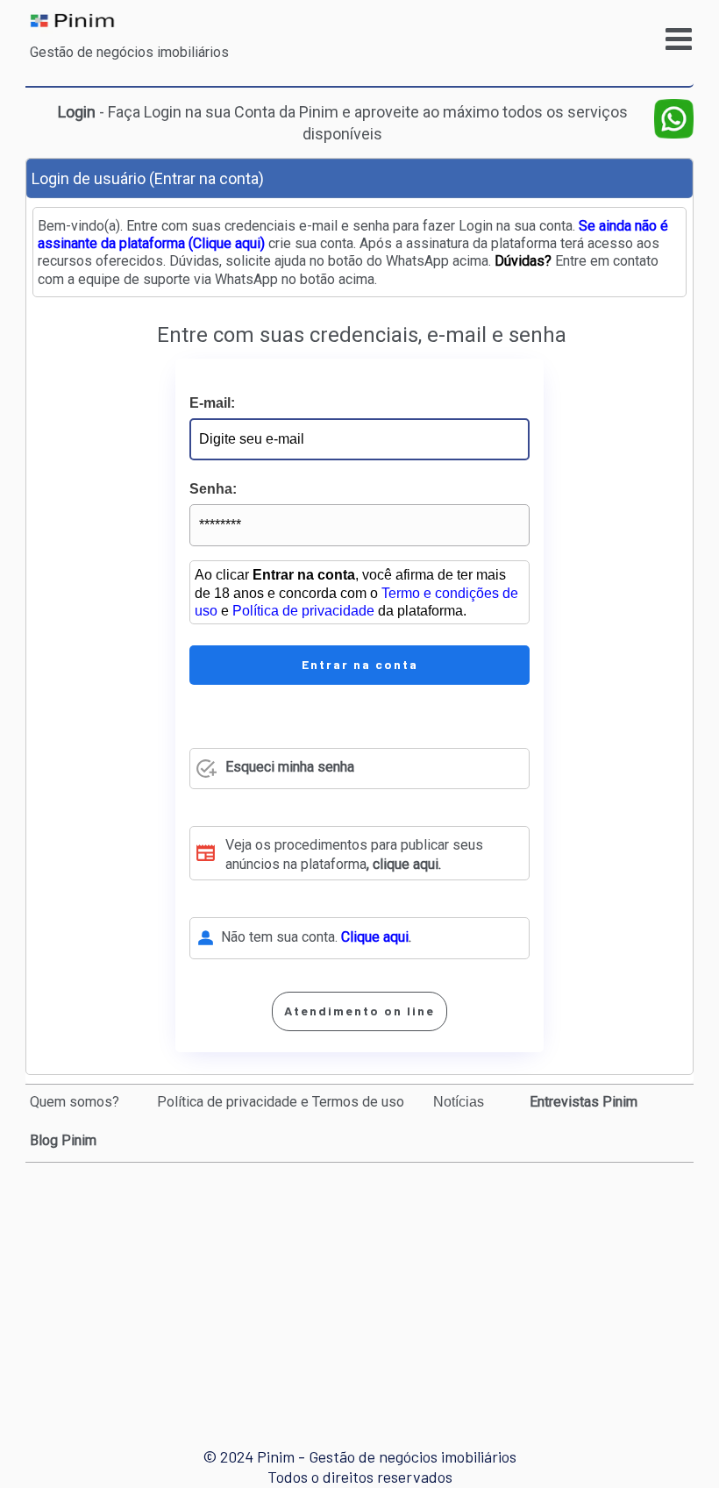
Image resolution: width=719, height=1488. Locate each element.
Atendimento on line (359, 1010)
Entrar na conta (360, 664)
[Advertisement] (363, 1289)
